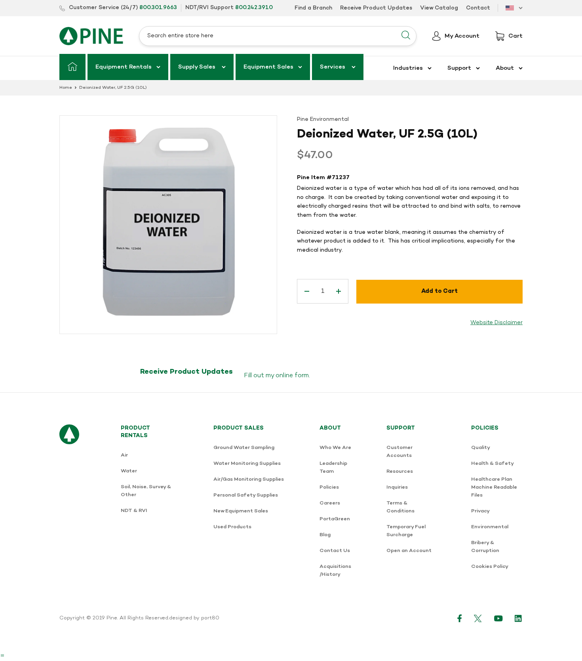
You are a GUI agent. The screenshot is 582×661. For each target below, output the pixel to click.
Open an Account (409, 550)
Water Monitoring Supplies (247, 463)
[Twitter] (478, 618)
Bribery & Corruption (485, 546)
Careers (330, 503)
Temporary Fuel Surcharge (406, 530)
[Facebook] (459, 618)
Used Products (232, 526)
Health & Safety (492, 463)
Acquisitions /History (335, 570)
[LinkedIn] (519, 618)
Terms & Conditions (400, 507)
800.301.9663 (158, 7)
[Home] (72, 67)
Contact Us (335, 550)
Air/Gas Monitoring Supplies (248, 479)
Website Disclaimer (496, 323)
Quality (480, 447)
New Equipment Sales (240, 511)
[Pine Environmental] (91, 36)
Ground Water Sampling (243, 447)
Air (124, 455)
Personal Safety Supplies (245, 495)
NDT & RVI (134, 510)
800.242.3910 (254, 7)
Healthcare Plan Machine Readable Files (494, 487)
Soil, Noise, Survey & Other (146, 490)
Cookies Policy (489, 566)
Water (129, 471)
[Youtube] (498, 618)
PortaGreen (335, 519)
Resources (399, 471)
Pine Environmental (323, 119)
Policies (329, 487)
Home (65, 88)
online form (292, 375)
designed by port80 (194, 618)
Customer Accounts (399, 451)
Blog (325, 534)
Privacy (480, 511)
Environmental (489, 526)
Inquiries (397, 487)
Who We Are (335, 447)
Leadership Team (333, 467)
